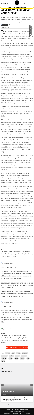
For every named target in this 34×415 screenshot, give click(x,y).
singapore (4, 358)
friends (10, 358)
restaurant (24, 353)
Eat (2, 368)
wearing (22, 358)
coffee (3, 361)
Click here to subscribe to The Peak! (17, 347)
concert (8, 353)
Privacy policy (15, 413)
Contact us (28, 413)
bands (18, 353)
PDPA (20, 413)
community (4, 355)
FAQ (24, 413)
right (28, 358)
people (16, 358)
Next (31, 385)
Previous (2, 385)
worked (11, 355)
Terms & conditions (7, 413)
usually (17, 355)
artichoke (24, 355)
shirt (13, 353)
